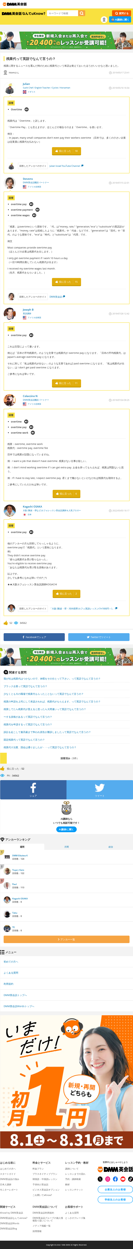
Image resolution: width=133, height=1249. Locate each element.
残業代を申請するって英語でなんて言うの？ (28, 724)
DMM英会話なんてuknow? (13, 1218)
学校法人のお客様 (115, 1199)
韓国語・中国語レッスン (45, 1179)
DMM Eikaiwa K (20, 855)
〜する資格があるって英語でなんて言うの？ (28, 716)
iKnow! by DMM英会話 (11, 1212)
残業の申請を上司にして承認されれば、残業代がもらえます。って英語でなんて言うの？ (52, 701)
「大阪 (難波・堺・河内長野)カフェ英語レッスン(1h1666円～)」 (82, 608)
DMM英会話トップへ (15, 995)
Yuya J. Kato (18, 870)
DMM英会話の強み (9, 1179)
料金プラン (38, 1168)
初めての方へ (11, 961)
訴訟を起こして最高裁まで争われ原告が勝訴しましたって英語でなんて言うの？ (47, 732)
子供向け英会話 (40, 1184)
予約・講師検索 (73, 1179)
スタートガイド (8, 1173)
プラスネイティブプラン (45, 1173)
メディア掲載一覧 (42, 1225)
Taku (14, 913)
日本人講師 (5, 1184)
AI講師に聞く (122, 19)
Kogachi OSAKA (20, 898)
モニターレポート (9, 1189)
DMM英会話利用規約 (43, 1212)
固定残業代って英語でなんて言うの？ (24, 739)
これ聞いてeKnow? (42, 1195)
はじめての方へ (8, 1168)
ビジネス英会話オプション (46, 1189)
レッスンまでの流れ (75, 1173)
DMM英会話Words (9, 1223)
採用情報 (37, 1231)
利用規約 (8, 983)
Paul (14, 884)
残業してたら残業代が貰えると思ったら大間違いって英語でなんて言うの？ (45, 709)
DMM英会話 (56, 296)
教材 (67, 1184)
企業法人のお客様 (115, 1189)
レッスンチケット (74, 1189)
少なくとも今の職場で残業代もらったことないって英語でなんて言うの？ (44, 693)
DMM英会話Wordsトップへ (19, 1006)
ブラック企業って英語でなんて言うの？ (25, 686)
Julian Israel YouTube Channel (65, 165)
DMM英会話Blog (8, 1228)
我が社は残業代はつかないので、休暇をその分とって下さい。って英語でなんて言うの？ (52, 678)
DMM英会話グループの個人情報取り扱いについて (48, 1219)
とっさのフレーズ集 (75, 1218)
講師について (72, 1168)
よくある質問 (11, 972)
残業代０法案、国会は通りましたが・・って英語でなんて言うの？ (40, 747)
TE (13, 927)
